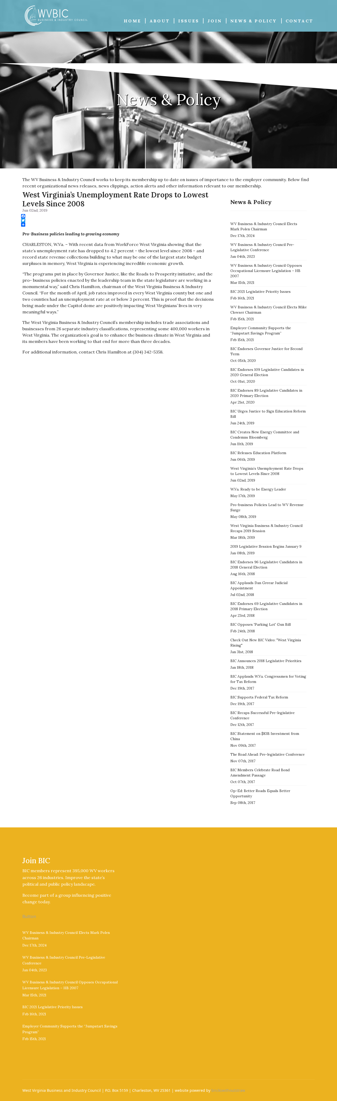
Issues (188, 20)
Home (132, 20)
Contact (299, 20)
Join (214, 20)
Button (29, 916)
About (160, 20)
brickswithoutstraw (228, 1090)
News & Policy (253, 20)
